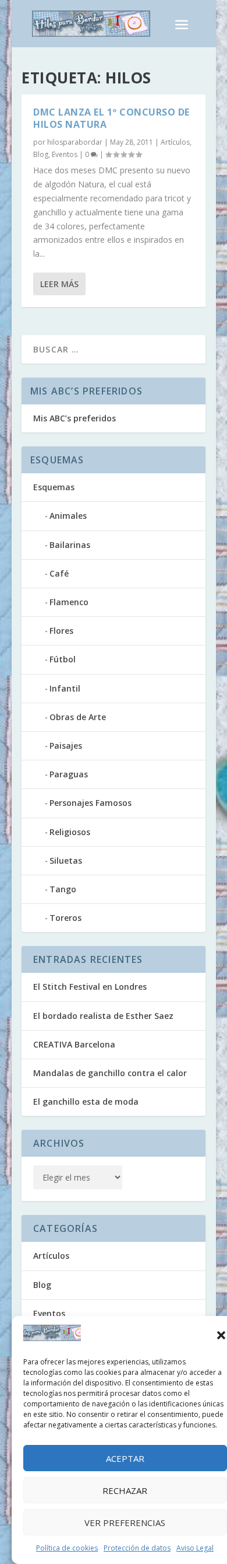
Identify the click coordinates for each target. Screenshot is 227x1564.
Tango (62, 889)
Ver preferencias (124, 1522)
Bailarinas (69, 544)
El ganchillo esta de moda (86, 1101)
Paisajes (65, 745)
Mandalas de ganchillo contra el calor (110, 1072)
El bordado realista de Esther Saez (103, 1015)
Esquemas (54, 487)
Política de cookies (67, 1548)
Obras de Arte (77, 716)
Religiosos (69, 831)
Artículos (175, 142)
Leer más (59, 283)
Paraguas (68, 774)
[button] (221, 1335)
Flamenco (68, 602)
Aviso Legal (195, 1548)
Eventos (64, 154)
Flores (61, 630)
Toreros (65, 917)
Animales (68, 515)
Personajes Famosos (90, 802)
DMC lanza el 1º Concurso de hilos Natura (111, 118)
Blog (40, 154)
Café (59, 573)
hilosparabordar (74, 142)
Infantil (64, 688)
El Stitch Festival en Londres (90, 986)
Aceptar (125, 1458)
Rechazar (124, 1490)
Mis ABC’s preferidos (74, 418)
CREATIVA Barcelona (74, 1044)
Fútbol (62, 659)
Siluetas (65, 860)
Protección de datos (137, 1548)
